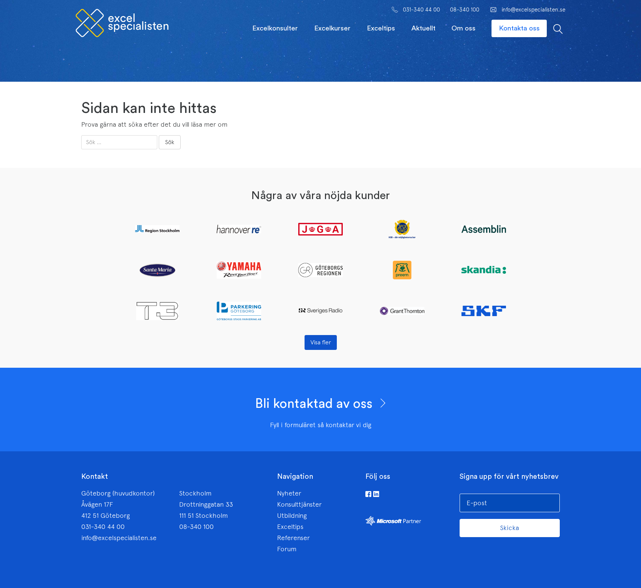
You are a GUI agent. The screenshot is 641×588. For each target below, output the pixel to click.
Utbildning (292, 515)
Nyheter (289, 493)
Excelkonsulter (275, 28)
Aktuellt (423, 28)
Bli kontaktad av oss (315, 403)
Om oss (463, 28)
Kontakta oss (519, 28)
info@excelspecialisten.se (533, 9)
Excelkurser (332, 28)
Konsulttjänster (299, 504)
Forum (286, 549)
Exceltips (381, 28)
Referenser (293, 538)
